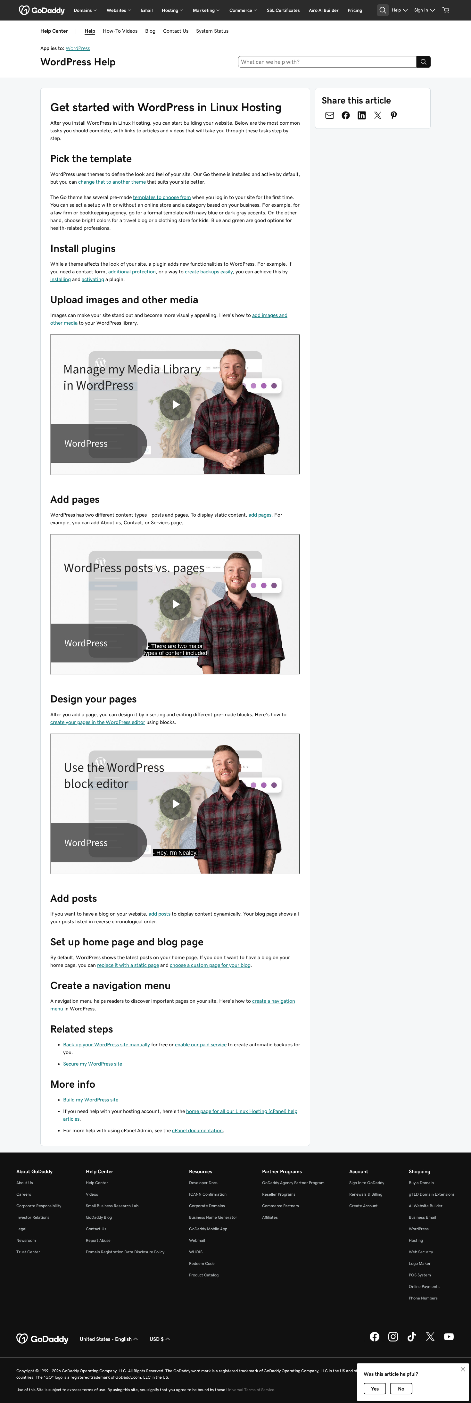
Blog (150, 30)
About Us (24, 1183)
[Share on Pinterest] (394, 115)
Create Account (363, 1206)
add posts (159, 913)
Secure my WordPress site (92, 1063)
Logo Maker (420, 1263)
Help (90, 30)
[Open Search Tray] (383, 10)
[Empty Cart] (446, 10)
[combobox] (327, 62)
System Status (212, 30)
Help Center (97, 1183)
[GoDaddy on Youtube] (449, 1340)
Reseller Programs (278, 1194)
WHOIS (195, 1252)
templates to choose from (162, 197)
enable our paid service (201, 1044)
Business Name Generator (213, 1217)
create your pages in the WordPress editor (97, 722)
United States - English (106, 1338)
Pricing (355, 10)
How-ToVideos (120, 30)
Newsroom (26, 1240)
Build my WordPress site (90, 1099)
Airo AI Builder (324, 10)
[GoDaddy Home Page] (43, 1338)
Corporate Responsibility (38, 1206)
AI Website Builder (425, 1206)
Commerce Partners (280, 1206)
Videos (92, 1194)
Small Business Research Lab (112, 1206)
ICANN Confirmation (208, 1194)
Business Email (422, 1217)
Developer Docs (203, 1183)
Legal (21, 1229)
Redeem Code (202, 1263)
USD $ (157, 1338)
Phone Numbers (423, 1298)
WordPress (78, 48)
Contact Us (175, 30)
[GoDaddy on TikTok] (411, 1340)
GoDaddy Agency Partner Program (293, 1183)
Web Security (421, 1252)
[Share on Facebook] (346, 115)
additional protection (132, 271)
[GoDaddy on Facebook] (374, 1340)
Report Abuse (98, 1240)
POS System (420, 1275)
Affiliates (270, 1217)
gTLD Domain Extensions (432, 1194)
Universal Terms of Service (250, 1390)
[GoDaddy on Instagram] (393, 1340)
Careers (23, 1194)
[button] (463, 1369)
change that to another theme (112, 181)
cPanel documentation (197, 1130)
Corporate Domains (207, 1206)
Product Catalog (204, 1275)
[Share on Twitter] (378, 115)
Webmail (197, 1240)
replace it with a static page (128, 964)
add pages (260, 514)
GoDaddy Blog (99, 1217)
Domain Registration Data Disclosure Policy (125, 1252)
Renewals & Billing (365, 1194)
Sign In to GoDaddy (366, 1183)
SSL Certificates (283, 10)
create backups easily (209, 271)
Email (147, 10)
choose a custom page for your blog (210, 964)
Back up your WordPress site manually (106, 1044)
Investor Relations (32, 1217)
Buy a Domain (421, 1183)
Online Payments (424, 1286)
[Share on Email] (330, 115)
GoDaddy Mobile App (208, 1229)
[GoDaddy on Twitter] (430, 1340)
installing (60, 279)
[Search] (424, 62)
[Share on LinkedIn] (362, 115)
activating (93, 279)
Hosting (416, 1240)
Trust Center (28, 1252)
